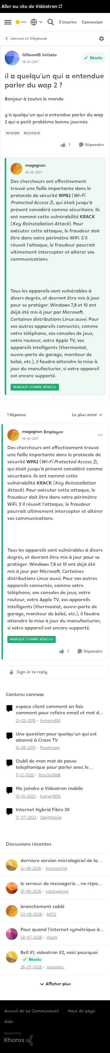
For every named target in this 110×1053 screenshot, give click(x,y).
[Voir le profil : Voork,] (12, 934)
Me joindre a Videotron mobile (49, 788)
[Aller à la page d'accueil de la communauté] (21, 22)
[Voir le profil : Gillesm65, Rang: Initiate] (12, 58)
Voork (52, 937)
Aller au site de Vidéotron (29, 6)
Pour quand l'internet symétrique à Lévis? (60, 930)
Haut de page (81, 1011)
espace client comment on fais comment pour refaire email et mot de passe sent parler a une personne (59, 710)
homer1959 (50, 796)
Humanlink (56, 868)
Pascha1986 (50, 775)
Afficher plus (58, 983)
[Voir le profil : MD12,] (12, 911)
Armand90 (50, 720)
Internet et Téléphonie (29, 38)
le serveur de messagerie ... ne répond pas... (62, 884)
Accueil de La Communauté (31, 1011)
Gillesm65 (31, 54)
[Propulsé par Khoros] (55, 1039)
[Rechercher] (50, 22)
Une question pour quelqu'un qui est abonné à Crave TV (56, 737)
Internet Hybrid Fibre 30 (43, 810)
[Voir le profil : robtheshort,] (12, 888)
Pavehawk (50, 747)
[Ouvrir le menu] (101, 38)
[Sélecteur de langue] (36, 22)
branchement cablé (43, 907)
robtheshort (57, 891)
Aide (8, 1021)
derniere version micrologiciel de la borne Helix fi (59, 861)
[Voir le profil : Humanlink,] (12, 865)
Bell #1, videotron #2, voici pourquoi (59, 953)
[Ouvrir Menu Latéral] (7, 22)
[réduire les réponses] (55, 427)
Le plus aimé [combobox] (87, 415)
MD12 (51, 914)
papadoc (55, 967)
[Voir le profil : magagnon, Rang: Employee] (13, 435)
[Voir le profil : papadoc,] (12, 957)
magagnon (35, 165)
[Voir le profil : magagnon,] (16, 169)
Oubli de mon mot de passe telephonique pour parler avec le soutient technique (52, 764)
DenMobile (51, 817)
